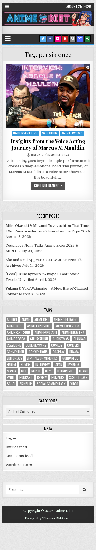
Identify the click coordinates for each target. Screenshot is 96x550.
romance (57, 377)
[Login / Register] (87, 38)
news (49, 371)
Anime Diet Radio (65, 319)
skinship (25, 383)
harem (11, 364)
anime (26, 319)
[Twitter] (42, 38)
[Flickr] (57, 38)
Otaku (83, 371)
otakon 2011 (65, 371)
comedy (56, 345)
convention (15, 351)
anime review (16, 338)
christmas (61, 338)
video (74, 383)
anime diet (41, 319)
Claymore (14, 345)
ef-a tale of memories (42, 358)
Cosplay (59, 351)
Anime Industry (73, 332)
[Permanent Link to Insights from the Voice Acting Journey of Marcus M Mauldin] (48, 96)
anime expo (14, 326)
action (12, 319)
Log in (11, 438)
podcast (25, 377)
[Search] (72, 38)
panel (11, 377)
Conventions (27, 133)
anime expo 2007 (39, 326)
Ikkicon (51, 133)
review (42, 377)
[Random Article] (80, 38)
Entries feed (16, 447)
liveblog (73, 364)
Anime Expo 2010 (18, 332)
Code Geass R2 (36, 345)
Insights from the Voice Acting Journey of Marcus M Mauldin (48, 144)
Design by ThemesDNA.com (48, 518)
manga (11, 371)
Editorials (14, 358)
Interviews (74, 133)
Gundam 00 (70, 358)
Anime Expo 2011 (46, 332)
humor (26, 364)
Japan (58, 364)
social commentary (51, 383)
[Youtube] (65, 38)
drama (74, 351)
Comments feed (19, 456)
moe (24, 371)
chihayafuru (39, 338)
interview (42, 364)
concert (73, 345)
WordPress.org (19, 465)
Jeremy (35, 155)
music (35, 371)
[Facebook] (50, 38)
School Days (78, 377)
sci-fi (11, 383)
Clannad (80, 338)
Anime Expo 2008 (67, 326)
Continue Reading (46, 185)
